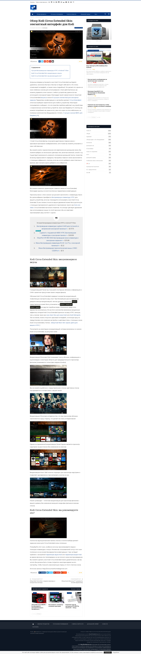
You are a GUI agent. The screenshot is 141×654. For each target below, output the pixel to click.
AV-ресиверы (89, 148)
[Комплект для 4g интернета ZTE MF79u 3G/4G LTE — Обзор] (73, 597)
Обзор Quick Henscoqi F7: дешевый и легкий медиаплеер (72, 581)
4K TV (34, 593)
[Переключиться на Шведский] (71, 2)
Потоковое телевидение (57, 14)
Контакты (32, 2)
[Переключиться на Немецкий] (58, 2)
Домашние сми (78, 27)
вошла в (44, 97)
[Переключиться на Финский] (54, 2)
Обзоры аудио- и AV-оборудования (95, 139)
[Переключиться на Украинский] (73, 2)
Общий (69, 593)
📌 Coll (88, 163)
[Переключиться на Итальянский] (61, 2)
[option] (98, 32)
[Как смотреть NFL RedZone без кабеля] (98, 57)
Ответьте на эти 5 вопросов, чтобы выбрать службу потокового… (97, 34)
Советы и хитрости (71, 14)
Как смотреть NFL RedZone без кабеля (97, 66)
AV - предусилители (91, 169)
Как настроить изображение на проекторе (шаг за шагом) (97, 80)
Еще (96, 14)
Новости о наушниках (91, 151)
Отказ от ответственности (41, 2)
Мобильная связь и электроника (94, 160)
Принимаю (108, 652)
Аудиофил (89, 136)
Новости (88, 130)
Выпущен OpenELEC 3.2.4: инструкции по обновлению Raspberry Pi (96, 92)
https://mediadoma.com (94, 634)
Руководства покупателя (92, 166)
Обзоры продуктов (41, 14)
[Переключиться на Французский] (56, 2)
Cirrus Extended (75, 100)
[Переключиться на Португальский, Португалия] (66, 2)
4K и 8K (88, 172)
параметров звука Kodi (54, 554)
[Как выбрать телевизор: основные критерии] (56, 597)
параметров (69, 554)
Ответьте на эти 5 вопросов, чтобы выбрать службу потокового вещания (99, 105)
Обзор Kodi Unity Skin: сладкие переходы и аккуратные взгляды (42, 581)
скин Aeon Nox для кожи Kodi (56, 315)
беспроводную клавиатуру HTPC (63, 197)
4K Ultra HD (89, 142)
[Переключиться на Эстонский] (51, 2)
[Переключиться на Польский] (63, 2)
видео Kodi (78, 554)
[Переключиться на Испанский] (68, 2)
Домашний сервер (85, 14)
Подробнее (116, 652)
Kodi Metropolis (75, 315)
